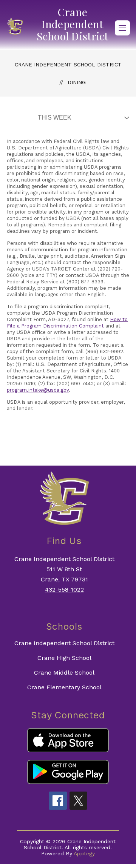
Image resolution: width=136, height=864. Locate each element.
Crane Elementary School (64, 687)
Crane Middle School (64, 672)
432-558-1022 (64, 589)
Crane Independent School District (68, 64)
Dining (77, 82)
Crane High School (64, 657)
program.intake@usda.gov (38, 390)
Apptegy (84, 853)
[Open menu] (122, 27)
